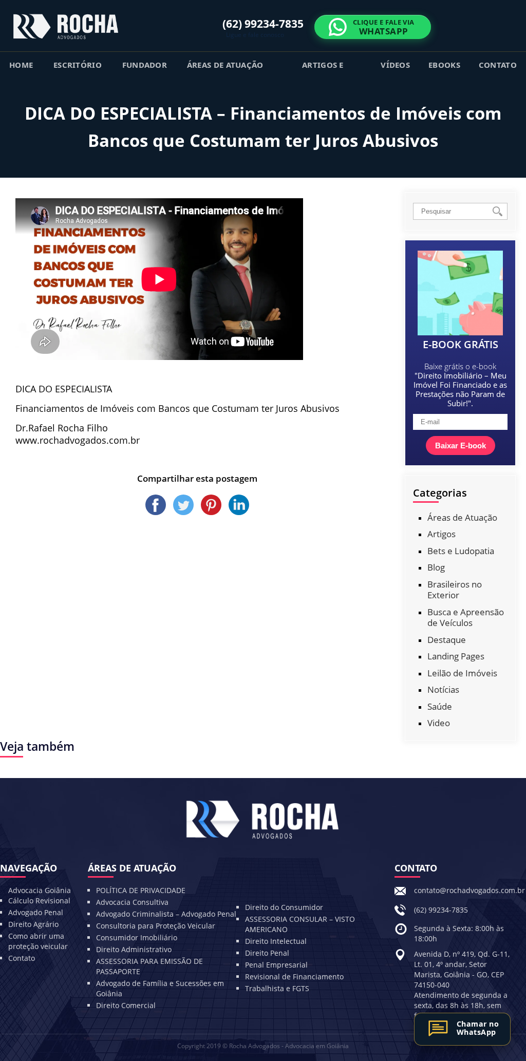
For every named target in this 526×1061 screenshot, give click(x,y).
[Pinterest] (212, 512)
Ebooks (444, 65)
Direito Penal (267, 953)
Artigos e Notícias (323, 69)
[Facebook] (156, 512)
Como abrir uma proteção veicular (38, 941)
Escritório (77, 65)
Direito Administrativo (134, 949)
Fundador (144, 65)
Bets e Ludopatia (460, 551)
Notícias (443, 689)
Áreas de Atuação (225, 65)
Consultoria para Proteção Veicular (155, 926)
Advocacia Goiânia (39, 890)
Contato (498, 65)
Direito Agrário (33, 924)
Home (21, 65)
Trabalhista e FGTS (277, 988)
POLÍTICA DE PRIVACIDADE (140, 890)
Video (438, 723)
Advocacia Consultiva (132, 902)
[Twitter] (184, 512)
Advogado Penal (35, 912)
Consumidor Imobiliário (136, 937)
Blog (436, 567)
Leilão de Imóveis (462, 673)
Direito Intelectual (276, 941)
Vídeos (395, 65)
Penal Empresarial (276, 965)
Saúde (439, 706)
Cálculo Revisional (39, 900)
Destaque (446, 640)
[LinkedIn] (239, 512)
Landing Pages (455, 656)
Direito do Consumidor (284, 907)
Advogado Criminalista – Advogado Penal (166, 914)
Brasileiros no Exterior (454, 589)
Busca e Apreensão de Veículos (465, 617)
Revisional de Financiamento (294, 976)
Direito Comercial (126, 1005)
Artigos (441, 534)
